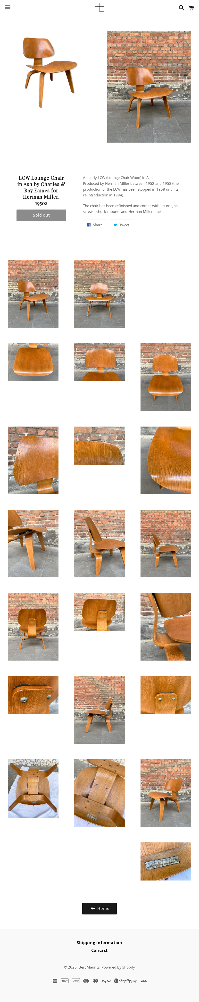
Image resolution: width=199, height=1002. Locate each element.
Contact (99, 950)
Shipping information (99, 942)
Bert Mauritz (89, 967)
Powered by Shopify (118, 967)
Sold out (41, 215)
